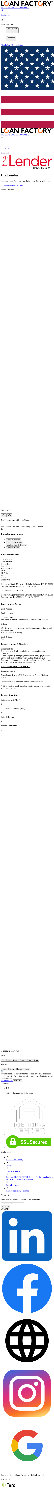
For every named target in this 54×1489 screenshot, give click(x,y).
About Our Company (14, 1160)
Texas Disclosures (13, 1185)
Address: (5, 181)
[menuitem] (12, 30)
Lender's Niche (7, 649)
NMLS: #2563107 (13, 1171)
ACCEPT (17, 1081)
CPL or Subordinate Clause (12, 590)
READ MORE (7, 1081)
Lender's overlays (8, 671)
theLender (5, 153)
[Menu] (2, 137)
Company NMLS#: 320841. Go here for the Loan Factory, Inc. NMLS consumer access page (29, 1178)
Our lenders (5, 148)
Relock (4, 624)
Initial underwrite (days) (10, 700)
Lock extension (7, 613)
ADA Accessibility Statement (17, 1191)
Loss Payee (5, 580)
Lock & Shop (6, 637)
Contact (9, 1165)
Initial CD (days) (7, 717)
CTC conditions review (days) (13, 708)
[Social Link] (27, 1261)
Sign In (4, 45)
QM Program (6, 559)
